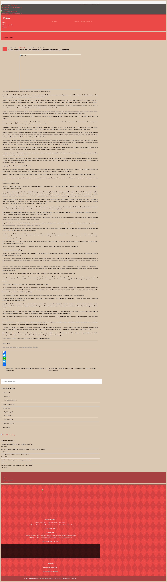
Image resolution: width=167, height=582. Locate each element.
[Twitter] (50, 355)
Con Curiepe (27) (8, 415)
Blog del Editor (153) (8, 423)
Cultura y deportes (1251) (8, 404)
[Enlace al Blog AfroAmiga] (50, 435)
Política (5, 27)
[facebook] (1, 2)
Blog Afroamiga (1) (8, 412)
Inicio (4, 23)
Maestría (84, 22)
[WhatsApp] (50, 358)
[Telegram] (50, 361)
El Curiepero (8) (8, 419)
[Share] (50, 364)
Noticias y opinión (65, 22)
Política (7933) (6, 392)
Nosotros (54, 22)
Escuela (76, 22)
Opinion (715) (6, 408)
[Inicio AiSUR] (50, 501)
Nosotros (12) (6, 396)
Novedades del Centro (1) (10, 400)
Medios (89, 22)
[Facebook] (50, 352)
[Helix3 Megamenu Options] (99, 20)
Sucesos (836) (6, 427)
